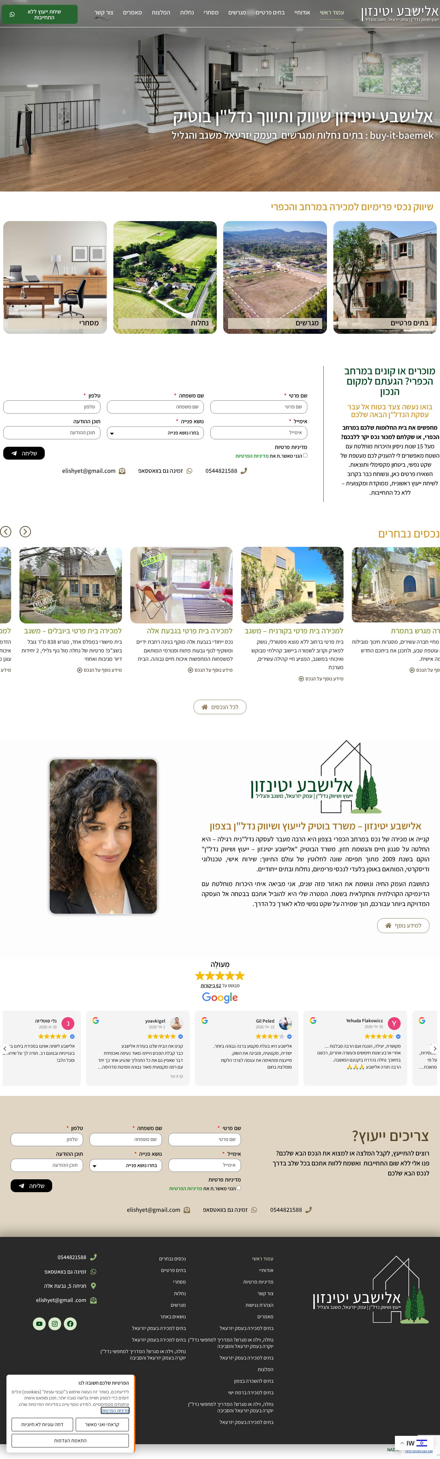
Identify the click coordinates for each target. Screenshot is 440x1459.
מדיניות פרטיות (291, 447)
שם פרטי (297, 396)
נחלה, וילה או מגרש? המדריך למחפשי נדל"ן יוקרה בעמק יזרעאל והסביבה (230, 1343)
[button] (5, 531)
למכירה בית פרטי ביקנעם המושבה (55, 630)
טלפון (93, 396)
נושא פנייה (192, 421)
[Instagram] (54, 1323)
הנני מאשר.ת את (268, 456)
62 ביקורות (211, 985)
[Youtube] (39, 1323)
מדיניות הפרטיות (252, 456)
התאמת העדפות (70, 1440)
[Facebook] (70, 1323)
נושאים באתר (173, 1316)
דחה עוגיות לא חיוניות (42, 1424)
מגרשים (237, 12)
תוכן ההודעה (86, 421)
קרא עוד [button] (204, 1076)
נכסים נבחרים (172, 1258)
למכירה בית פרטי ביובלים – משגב (167, 630)
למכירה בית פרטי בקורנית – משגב (388, 630)
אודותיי (302, 12)
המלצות (161, 12)
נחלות (187, 12)
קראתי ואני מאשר (102, 1424)
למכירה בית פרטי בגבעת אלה (284, 630)
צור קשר (103, 12)
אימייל (299, 421)
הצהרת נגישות (259, 1305)
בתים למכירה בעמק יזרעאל (246, 1328)
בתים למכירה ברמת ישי (250, 1392)
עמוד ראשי (332, 12)
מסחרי (211, 12)
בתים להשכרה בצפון (253, 1381)
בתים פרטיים (270, 12)
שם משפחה (191, 396)
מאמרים (132, 12)
